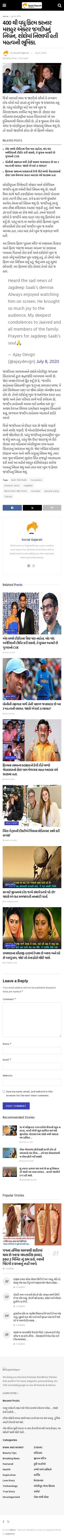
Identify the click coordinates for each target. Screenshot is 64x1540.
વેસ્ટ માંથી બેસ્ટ (41, 1497)
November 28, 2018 (28, 1179)
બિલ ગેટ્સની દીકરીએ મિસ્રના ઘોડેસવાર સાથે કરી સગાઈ (31, 833)
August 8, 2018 (27, 1161)
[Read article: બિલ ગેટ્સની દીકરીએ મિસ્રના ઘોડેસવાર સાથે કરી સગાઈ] (32, 806)
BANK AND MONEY (13, 1447)
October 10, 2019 (11, 901)
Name (7, 1044)
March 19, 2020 (10, 840)
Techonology (10, 1486)
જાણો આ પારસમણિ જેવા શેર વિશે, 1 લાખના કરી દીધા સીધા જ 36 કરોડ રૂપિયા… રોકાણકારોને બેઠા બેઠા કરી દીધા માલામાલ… (36, 1335)
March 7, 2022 (27, 1142)
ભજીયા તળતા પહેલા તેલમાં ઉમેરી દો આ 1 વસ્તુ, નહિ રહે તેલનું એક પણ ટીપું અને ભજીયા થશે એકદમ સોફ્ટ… (36, 1281)
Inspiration (9, 1475)
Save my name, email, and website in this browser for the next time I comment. (29, 1093)
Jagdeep (28, 485)
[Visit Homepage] (32, 5)
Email (7, 1059)
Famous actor (12, 485)
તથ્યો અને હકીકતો (43, 1469)
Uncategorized (11, 1497)
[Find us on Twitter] (8, 1522)
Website (7, 1075)
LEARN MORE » (10, 1393)
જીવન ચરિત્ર (16, 16)
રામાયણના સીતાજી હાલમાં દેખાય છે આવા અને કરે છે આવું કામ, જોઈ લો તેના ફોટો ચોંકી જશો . (31, 955)
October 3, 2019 (10, 962)
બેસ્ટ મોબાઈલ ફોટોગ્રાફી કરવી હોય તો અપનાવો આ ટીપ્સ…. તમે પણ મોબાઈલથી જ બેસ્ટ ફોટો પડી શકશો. (40, 1153)
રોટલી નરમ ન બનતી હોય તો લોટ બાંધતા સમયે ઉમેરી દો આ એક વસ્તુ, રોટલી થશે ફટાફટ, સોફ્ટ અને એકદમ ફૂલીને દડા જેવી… (37, 1298)
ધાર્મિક (37, 1475)
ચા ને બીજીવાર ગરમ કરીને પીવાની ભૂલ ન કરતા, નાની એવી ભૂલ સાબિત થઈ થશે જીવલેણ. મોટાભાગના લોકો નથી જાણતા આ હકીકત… (40, 1132)
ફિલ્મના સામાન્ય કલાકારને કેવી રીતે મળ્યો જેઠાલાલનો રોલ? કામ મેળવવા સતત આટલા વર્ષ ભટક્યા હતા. (32, 173)
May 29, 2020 (9, 779)
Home (5, 16)
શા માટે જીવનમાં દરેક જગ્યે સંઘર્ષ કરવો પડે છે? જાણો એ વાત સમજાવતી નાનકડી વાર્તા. (29, 894)
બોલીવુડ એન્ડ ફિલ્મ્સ (44, 1486)
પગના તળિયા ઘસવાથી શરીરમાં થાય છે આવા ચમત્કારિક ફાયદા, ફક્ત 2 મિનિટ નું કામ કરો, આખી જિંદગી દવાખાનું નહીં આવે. (23, 1257)
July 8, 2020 (47, 361)
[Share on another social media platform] (52, 508)
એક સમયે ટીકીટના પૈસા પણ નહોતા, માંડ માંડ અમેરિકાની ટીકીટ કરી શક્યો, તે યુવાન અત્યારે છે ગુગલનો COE (30, 152)
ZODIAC (38, 1447)
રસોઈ (37, 1491)
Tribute (8, 496)
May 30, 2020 (9, 713)
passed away (51, 490)
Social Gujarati (21, 53)
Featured (8, 1464)
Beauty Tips (10, 1453)
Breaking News (11, 1458)
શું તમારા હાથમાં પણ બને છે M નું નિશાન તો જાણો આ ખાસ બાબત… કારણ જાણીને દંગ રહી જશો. (40, 1172)
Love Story (9, 1480)
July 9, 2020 (41, 53)
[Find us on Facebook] (3, 1522)
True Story (11, 823)
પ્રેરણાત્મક (38, 1480)
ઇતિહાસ (38, 1453)
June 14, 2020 (9, 652)
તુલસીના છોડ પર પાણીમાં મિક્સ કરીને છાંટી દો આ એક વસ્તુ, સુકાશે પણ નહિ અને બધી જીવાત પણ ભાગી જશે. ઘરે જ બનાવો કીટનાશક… (37, 1317)
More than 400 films (15, 490)
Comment (9, 999)
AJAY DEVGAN (19, 479)
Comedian (36, 479)
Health (6, 1469)
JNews (13, 1529)
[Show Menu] (4, 5)
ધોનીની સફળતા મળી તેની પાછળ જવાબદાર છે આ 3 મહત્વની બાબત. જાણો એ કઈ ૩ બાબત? (32, 164)
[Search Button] (59, 5)
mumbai (35, 490)
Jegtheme (10, 1533)
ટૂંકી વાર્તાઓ (40, 1464)
